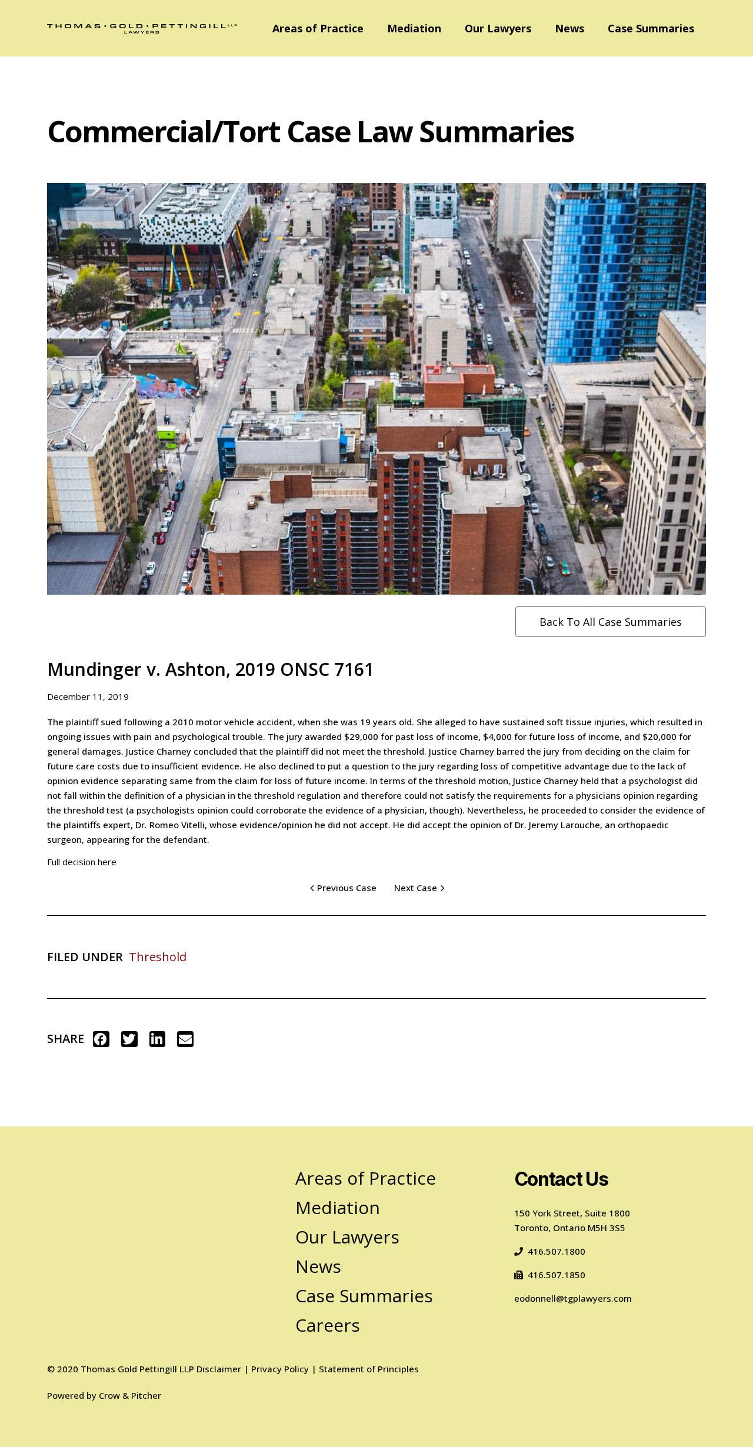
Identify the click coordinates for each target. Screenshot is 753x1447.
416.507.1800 (556, 1251)
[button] (101, 1039)
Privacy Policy (280, 1369)
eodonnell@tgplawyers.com (573, 1298)
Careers (327, 1325)
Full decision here (81, 862)
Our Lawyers (498, 28)
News (569, 28)
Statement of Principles (369, 1369)
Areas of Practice (318, 28)
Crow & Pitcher (130, 1395)
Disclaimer (218, 1369)
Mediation (414, 28)
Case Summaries (651, 28)
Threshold (157, 957)
